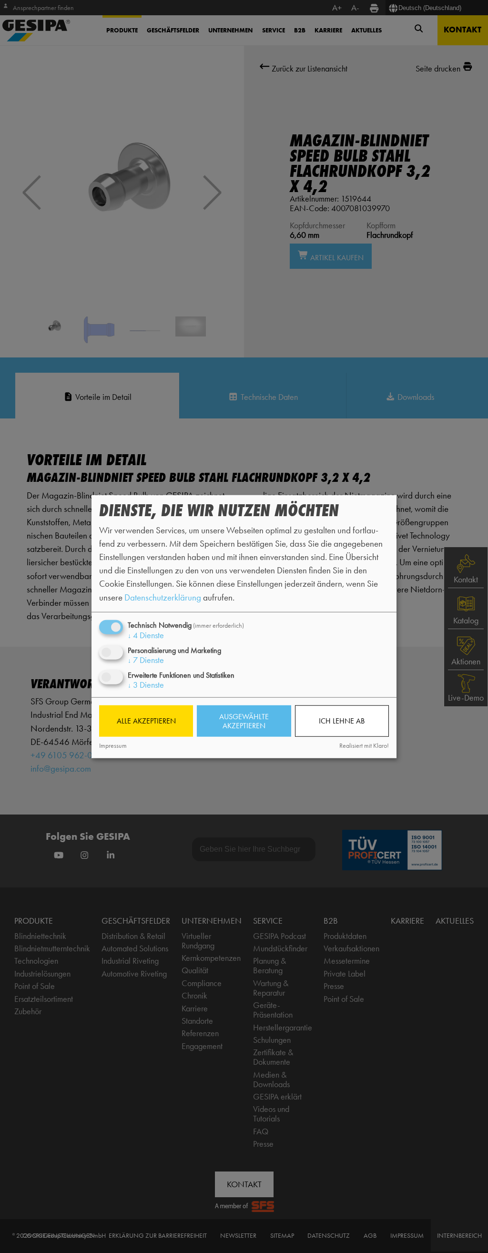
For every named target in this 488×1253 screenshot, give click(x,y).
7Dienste (146, 660)
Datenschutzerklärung (162, 596)
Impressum (113, 745)
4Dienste (146, 635)
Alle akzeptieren (146, 720)
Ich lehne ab (342, 720)
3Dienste (146, 685)
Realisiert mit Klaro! (364, 745)
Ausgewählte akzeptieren (244, 721)
